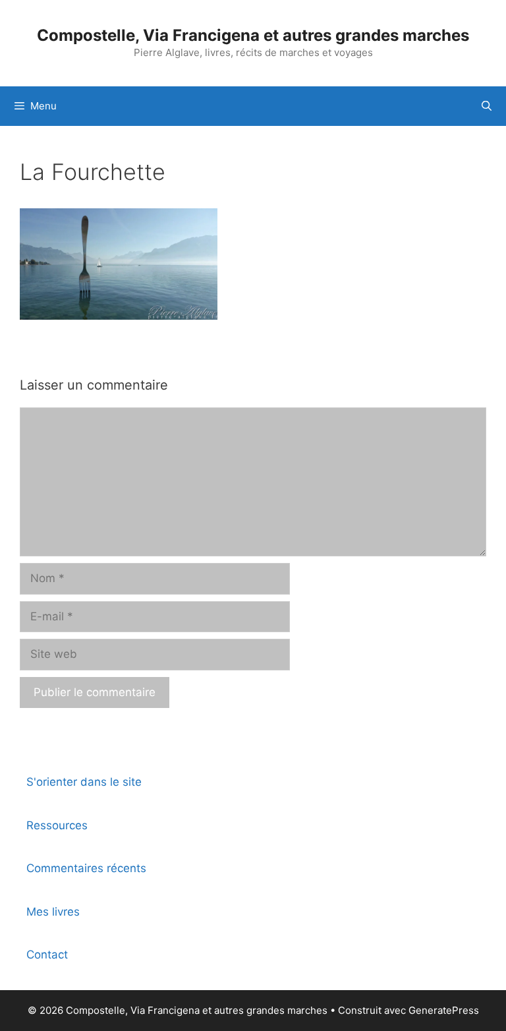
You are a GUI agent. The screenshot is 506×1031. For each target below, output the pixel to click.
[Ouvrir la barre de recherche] (486, 106)
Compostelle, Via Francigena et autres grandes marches (253, 35)
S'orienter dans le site (84, 781)
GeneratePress (443, 1010)
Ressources (57, 825)
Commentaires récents (86, 868)
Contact (47, 954)
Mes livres (53, 911)
